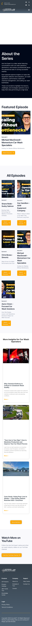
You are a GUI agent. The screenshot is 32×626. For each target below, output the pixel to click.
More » (6, 399)
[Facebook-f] (26, 2)
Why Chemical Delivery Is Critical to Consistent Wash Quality (14, 385)
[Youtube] (26, 5)
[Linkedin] (29, 5)
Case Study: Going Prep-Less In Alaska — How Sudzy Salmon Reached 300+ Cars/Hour (15, 498)
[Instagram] (29, 2)
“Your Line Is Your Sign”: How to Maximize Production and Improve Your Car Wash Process (15, 442)
